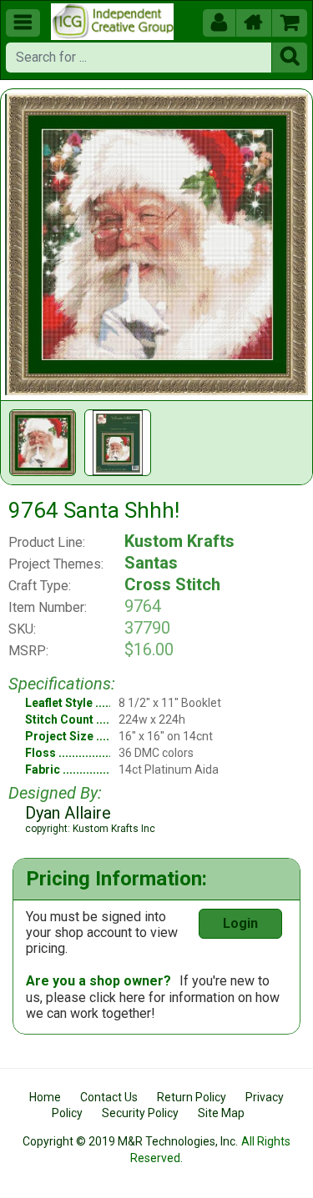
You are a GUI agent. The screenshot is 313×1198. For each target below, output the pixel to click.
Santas (151, 563)
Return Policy (191, 1097)
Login (240, 923)
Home (45, 1097)
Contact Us (109, 1097)
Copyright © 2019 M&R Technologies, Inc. (130, 1141)
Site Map (221, 1113)
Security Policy (140, 1113)
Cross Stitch (172, 584)
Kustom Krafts (179, 541)
